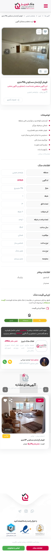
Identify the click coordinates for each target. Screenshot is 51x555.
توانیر (32, 436)
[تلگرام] (19, 511)
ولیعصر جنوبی (30, 16)
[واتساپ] (32, 511)
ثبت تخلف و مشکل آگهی (24, 21)
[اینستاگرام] (25, 511)
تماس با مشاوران (14, 548)
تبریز (39, 16)
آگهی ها (47, 16)
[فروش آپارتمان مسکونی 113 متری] (23, 415)
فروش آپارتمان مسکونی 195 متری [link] (12, 16)
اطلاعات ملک (37, 548)
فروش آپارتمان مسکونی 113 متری (33, 440)
